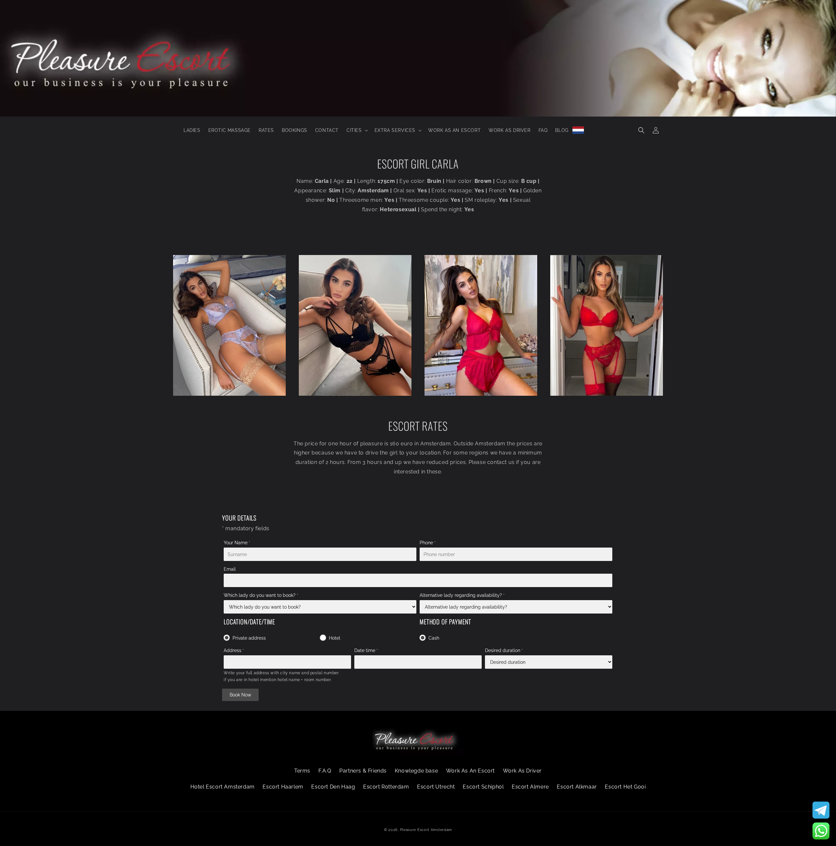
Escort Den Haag (333, 787)
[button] (357, 130)
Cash (433, 638)
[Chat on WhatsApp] (820, 830)
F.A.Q (324, 771)
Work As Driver (522, 771)
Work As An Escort (470, 771)
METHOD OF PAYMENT (445, 621)
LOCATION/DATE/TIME (249, 621)
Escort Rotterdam (386, 787)
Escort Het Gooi (625, 787)
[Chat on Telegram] (820, 810)
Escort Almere (530, 787)
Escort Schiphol (483, 787)
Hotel (334, 638)
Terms (302, 771)
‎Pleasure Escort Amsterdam (426, 830)
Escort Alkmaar (577, 787)
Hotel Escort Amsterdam (222, 787)
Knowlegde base (416, 771)
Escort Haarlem (283, 787)
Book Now (240, 694)
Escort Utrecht (436, 787)
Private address (249, 638)
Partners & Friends (363, 771)
